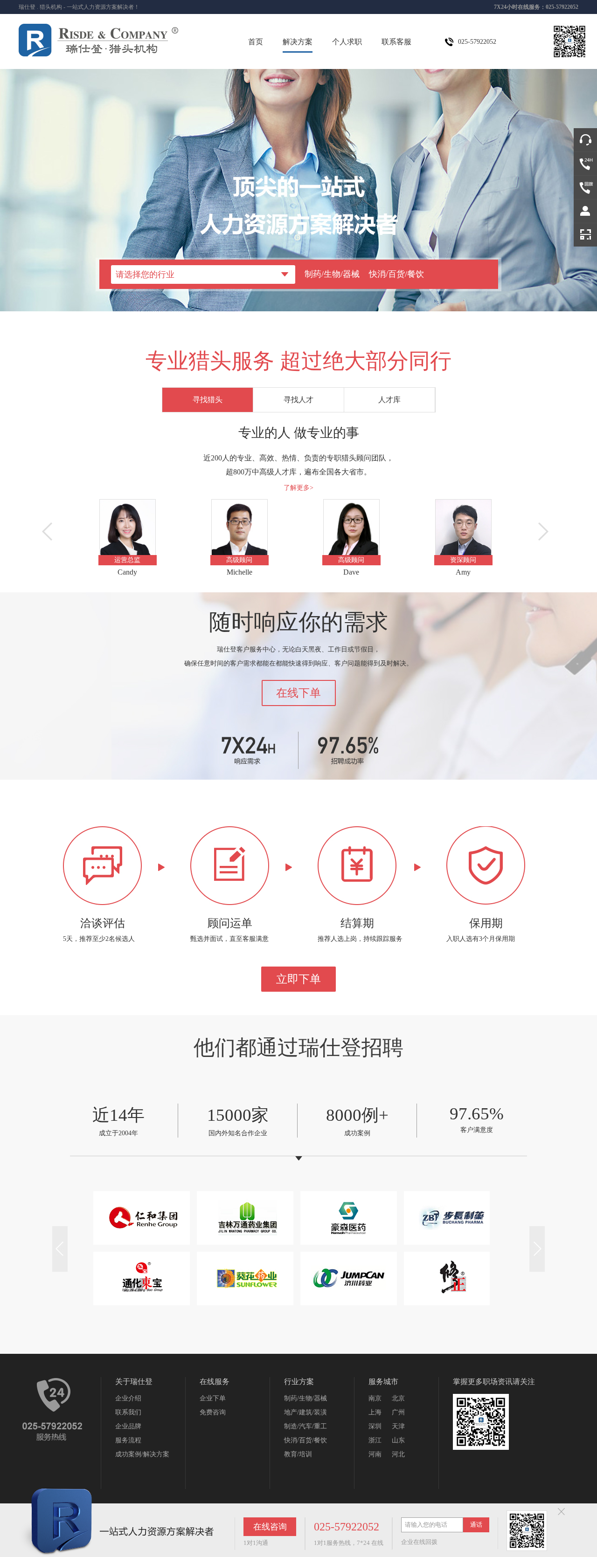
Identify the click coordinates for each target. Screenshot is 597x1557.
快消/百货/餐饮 (396, 274)
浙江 (375, 1440)
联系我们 (128, 1412)
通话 (476, 1524)
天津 (398, 1426)
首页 (255, 42)
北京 (398, 1398)
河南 (375, 1454)
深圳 (375, 1426)
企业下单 (213, 1398)
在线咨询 (270, 1526)
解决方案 (297, 42)
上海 (375, 1412)
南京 (375, 1398)
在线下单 (298, 693)
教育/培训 (298, 1454)
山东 (398, 1440)
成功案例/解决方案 (142, 1454)
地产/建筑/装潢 (305, 1412)
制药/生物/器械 (332, 274)
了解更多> (298, 487)
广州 (398, 1412)
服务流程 (128, 1440)
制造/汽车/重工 (305, 1426)
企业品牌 (128, 1426)
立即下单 (298, 979)
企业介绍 (128, 1398)
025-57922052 (346, 1527)
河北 (398, 1454)
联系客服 (396, 42)
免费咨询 (213, 1412)
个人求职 (347, 42)
